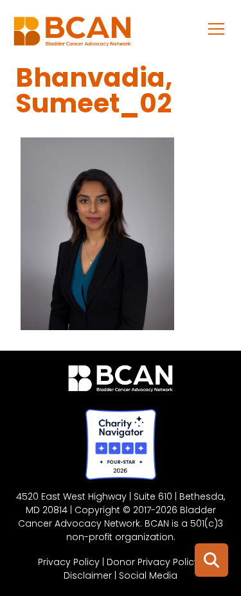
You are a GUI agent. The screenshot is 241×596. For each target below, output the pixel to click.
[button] (216, 28)
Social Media (148, 575)
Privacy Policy (69, 562)
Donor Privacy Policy (153, 562)
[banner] (72, 34)
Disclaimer (88, 575)
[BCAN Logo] (120, 381)
